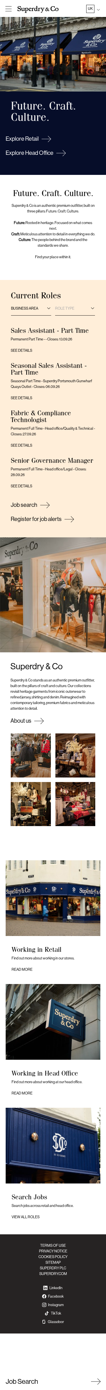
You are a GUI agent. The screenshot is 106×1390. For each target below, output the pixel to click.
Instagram (56, 1305)
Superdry (39, 9)
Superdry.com (53, 1274)
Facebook (56, 1296)
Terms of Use (53, 1245)
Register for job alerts (36, 519)
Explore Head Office (29, 153)
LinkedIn (55, 1288)
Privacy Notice (53, 1251)
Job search (24, 505)
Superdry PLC (53, 1268)
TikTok (56, 1313)
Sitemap (53, 1262)
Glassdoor (56, 1322)
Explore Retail (22, 139)
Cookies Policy (53, 1257)
